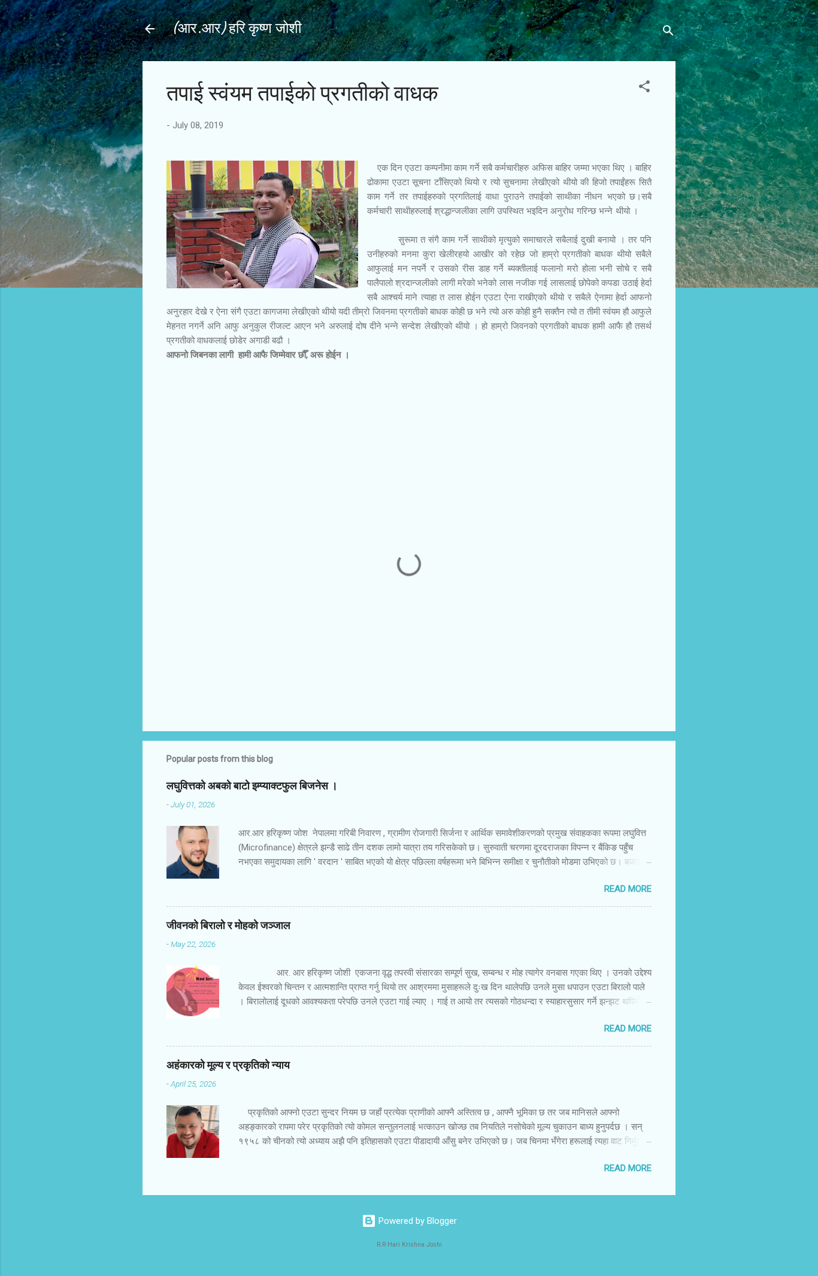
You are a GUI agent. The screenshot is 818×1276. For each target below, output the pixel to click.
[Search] (668, 32)
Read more (628, 888)
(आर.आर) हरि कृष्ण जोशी (236, 28)
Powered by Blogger (416, 1220)
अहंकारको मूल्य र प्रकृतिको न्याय (228, 1065)
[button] (644, 88)
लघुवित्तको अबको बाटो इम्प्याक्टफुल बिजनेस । (252, 786)
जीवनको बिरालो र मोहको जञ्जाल (228, 925)
